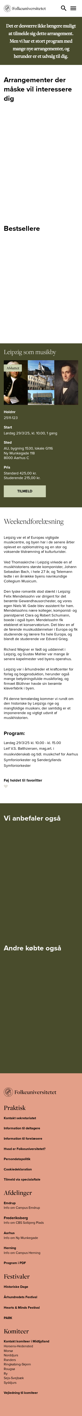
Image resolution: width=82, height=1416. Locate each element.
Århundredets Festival (20, 1297)
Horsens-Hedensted (18, 1346)
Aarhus (9, 1233)
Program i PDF (15, 1262)
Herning (10, 1247)
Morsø (8, 1350)
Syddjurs (10, 1382)
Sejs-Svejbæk (14, 1378)
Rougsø (9, 1368)
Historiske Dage (16, 1286)
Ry (6, 1373)
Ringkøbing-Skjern (17, 1364)
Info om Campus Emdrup (22, 1207)
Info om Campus (16, 1252)
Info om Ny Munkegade (21, 1237)
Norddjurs (11, 1355)
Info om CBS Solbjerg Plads (24, 1222)
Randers (10, 1359)
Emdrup (10, 1203)
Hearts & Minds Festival (22, 1307)
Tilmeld (24, 491)
